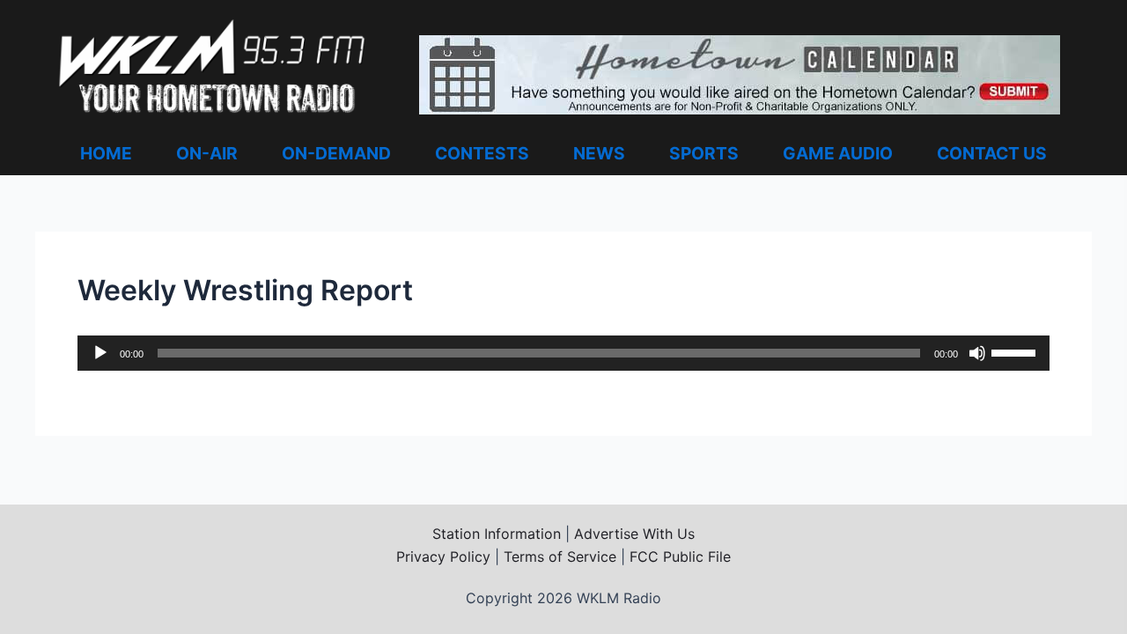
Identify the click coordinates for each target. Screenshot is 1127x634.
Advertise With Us (634, 533)
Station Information (496, 533)
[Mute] (977, 353)
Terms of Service (560, 556)
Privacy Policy (443, 556)
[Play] (100, 353)
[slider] (1016, 351)
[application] (563, 353)
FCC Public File (680, 556)
